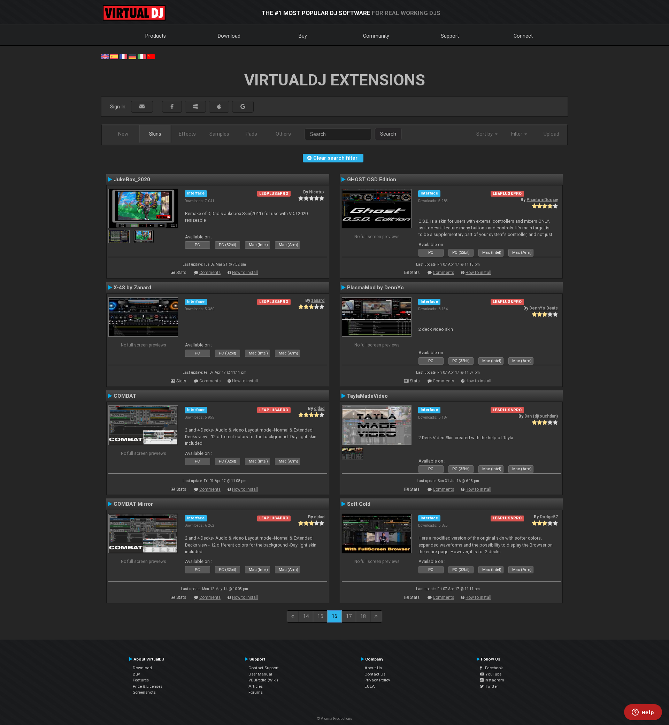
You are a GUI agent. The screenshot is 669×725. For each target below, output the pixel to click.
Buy (303, 36)
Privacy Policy (377, 680)
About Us (373, 667)
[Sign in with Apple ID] (219, 107)
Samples (219, 134)
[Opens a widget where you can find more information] (643, 713)
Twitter (491, 686)
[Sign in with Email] (142, 107)
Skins (155, 134)
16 (334, 616)
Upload (551, 134)
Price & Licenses (147, 686)
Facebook (492, 667)
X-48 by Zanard (132, 287)
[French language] (123, 56)
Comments (210, 272)
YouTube (492, 674)
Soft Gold (358, 504)
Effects (187, 134)
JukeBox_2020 (132, 179)
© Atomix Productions (334, 718)
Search (388, 134)
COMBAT (125, 396)
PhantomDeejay (542, 199)
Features (141, 680)
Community (376, 36)
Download (229, 36)
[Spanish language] (114, 56)
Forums (255, 692)
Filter (517, 134)
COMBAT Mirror (133, 504)
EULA (369, 686)
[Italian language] (141, 56)
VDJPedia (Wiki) (263, 680)
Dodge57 (549, 516)
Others (283, 134)
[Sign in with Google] (243, 107)
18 (363, 616)
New (123, 134)
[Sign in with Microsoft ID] (195, 107)
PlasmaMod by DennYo (375, 287)
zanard (317, 300)
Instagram (494, 680)
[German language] (132, 56)
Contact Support (263, 667)
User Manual (260, 674)
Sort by (485, 134)
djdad (319, 408)
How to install (245, 272)
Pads (251, 134)
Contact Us (374, 674)
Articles (255, 686)
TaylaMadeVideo (367, 396)
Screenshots (144, 692)
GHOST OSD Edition (371, 179)
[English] (105, 56)
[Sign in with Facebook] (172, 107)
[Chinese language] (151, 56)
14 (306, 616)
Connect (523, 36)
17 (349, 616)
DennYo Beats (543, 308)
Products (155, 36)
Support (450, 36)
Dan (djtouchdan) (541, 416)
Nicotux (316, 192)
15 (320, 616)
